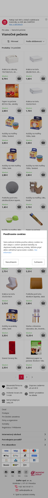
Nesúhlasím (11, 262)
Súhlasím (38, 262)
